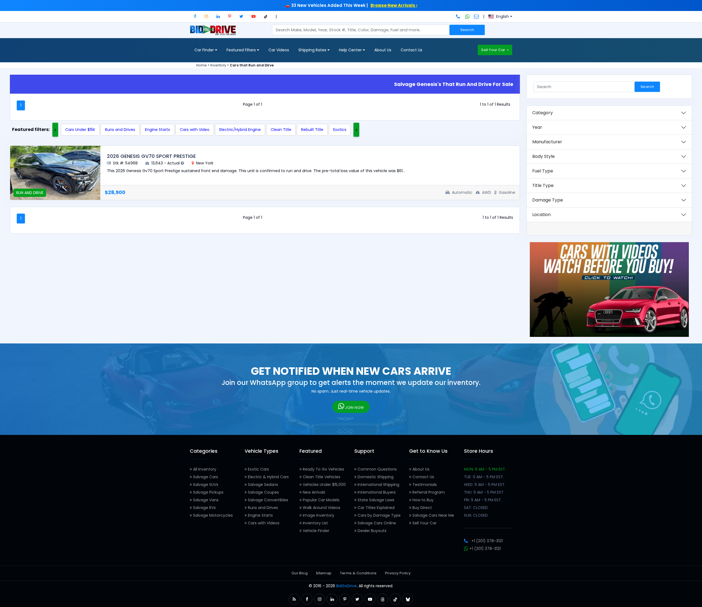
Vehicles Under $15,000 (324, 484)
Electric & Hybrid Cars (268, 477)
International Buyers (376, 492)
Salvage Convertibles (267, 500)
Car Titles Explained (375, 507)
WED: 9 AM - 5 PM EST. (484, 484)
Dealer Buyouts (371, 530)
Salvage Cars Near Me (432, 515)
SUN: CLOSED (476, 515)
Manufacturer (547, 142)
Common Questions (376, 469)
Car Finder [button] (204, 50)
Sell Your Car (493, 49)
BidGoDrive (346, 586)
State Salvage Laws (375, 500)
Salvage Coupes (263, 492)
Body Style (543, 156)
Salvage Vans (205, 500)
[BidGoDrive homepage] (214, 32)
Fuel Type (542, 171)
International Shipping (377, 484)
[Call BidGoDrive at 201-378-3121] (458, 16)
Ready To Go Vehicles (323, 469)
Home (201, 65)
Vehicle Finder (315, 530)
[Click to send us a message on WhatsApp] (467, 16)
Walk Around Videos (321, 507)
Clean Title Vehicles (321, 477)
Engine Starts (157, 129)
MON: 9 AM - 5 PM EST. (485, 469)
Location (541, 214)
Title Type (543, 185)
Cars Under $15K (80, 129)
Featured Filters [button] (242, 50)
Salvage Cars (205, 477)
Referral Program (428, 492)
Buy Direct (421, 507)
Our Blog (299, 573)
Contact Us (411, 50)
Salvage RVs (204, 507)
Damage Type (547, 200)
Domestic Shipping (375, 477)
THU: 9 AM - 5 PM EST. (484, 492)
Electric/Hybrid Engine (240, 129)
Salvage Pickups (207, 492)
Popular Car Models (320, 500)
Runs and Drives (120, 129)
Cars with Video (195, 129)
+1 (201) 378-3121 (487, 541)
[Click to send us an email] (476, 16)
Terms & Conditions (358, 573)
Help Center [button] (351, 50)
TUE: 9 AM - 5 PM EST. (484, 477)
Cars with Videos (263, 523)
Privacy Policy (398, 573)
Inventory (218, 65)
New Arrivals (313, 492)
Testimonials (424, 484)
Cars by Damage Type (378, 515)
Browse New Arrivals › (393, 5)
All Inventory (204, 469)
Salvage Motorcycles (212, 515)
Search (467, 29)
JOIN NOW (354, 407)
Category (542, 113)
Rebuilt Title (312, 129)
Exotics (339, 129)
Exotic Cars (258, 469)
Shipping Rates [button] (312, 50)
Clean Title (281, 129)
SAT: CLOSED (476, 507)
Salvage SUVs (205, 484)
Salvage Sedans (262, 484)
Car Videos (278, 50)
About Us (382, 50)
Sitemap (324, 573)
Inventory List (315, 523)
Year (537, 127)
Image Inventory (318, 515)
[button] (195, 16)
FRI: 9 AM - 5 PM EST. (483, 500)
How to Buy (422, 500)
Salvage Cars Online (376, 523)
